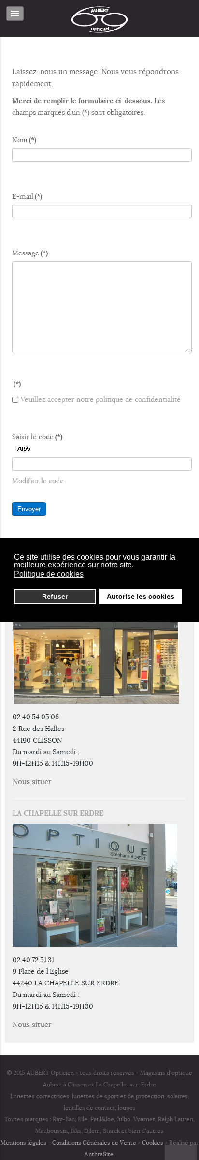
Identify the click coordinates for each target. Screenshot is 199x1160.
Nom (24, 139)
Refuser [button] (55, 596)
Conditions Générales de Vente (94, 1142)
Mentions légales (23, 1142)
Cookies (152, 1142)
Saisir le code (37, 436)
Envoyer (29, 508)
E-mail (27, 196)
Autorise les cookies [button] (140, 596)
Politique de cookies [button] (49, 574)
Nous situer (32, 781)
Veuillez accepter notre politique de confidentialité (101, 399)
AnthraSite (100, 1154)
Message (30, 253)
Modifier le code (38, 480)
